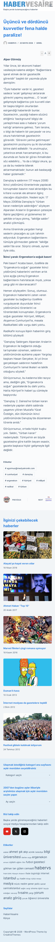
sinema (34, 888)
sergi (28, 888)
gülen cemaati (25, 868)
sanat (43, 884)
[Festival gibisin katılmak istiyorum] (27, 727)
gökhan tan (9, 868)
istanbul (9, 878)
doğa (29, 857)
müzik (17, 884)
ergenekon (11, 480)
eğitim (19, 862)
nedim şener (27, 883)
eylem (12, 862)
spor (40, 888)
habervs (43, 867)
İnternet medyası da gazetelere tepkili (25, 702)
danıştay (28, 474)
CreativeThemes (12, 934)
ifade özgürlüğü (33, 873)
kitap (28, 879)
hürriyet (26, 480)
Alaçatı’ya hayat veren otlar (18, 563)
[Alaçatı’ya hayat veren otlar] (27, 545)
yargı (31, 893)
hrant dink (7, 874)
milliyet (40, 480)
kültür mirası (36, 879)
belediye (39, 852)
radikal (9, 486)
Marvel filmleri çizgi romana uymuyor (24, 648)
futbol (29, 862)
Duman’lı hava (11, 690)
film (23, 862)
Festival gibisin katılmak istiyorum (22, 745)
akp (25, 851)
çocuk (24, 898)
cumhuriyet (11, 474)
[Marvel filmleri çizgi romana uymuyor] (27, 630)
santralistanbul (11, 888)
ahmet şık (16, 852)
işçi (18, 879)
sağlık (23, 888)
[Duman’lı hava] (27, 672)
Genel (39, 43)
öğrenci (32, 898)
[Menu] (50, 5)
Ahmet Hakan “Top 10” (16, 605)
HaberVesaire (10, 914)
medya (8, 883)
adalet (6, 852)
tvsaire (23, 893)
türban (22, 486)
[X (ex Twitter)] (16, 831)
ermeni (6, 862)
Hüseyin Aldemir (18, 874)
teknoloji (14, 893)
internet (45, 873)
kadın (23, 878)
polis (37, 883)
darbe (24, 857)
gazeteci (39, 862)
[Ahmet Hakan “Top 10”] (27, 587)
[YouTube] (7, 831)
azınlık (32, 852)
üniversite (43, 898)
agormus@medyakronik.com (20, 468)
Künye (6, 918)
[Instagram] (24, 831)
